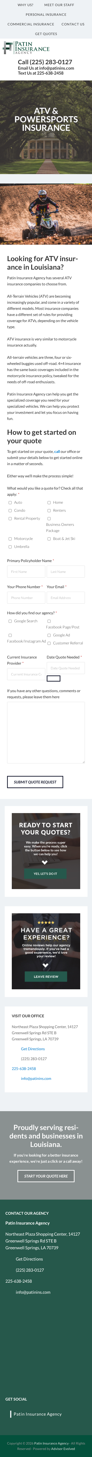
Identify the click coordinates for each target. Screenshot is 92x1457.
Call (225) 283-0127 (45, 62)
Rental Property (27, 518)
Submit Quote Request (35, 782)
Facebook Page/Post (62, 627)
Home (58, 502)
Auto (18, 502)
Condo (19, 510)
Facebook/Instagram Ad (26, 641)
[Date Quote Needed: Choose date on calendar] (53, 678)
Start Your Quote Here (46, 1176)
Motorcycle (23, 538)
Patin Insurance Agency (38, 1414)
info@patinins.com (36, 1078)
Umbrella (21, 546)
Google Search (26, 621)
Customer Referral (68, 643)
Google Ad (61, 635)
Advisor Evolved (63, 1449)
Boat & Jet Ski (64, 538)
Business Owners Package (60, 527)
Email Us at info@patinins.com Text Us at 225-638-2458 (46, 70)
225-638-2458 (24, 1068)
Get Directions (33, 1048)
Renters (59, 510)
